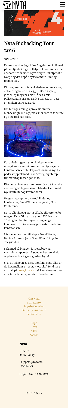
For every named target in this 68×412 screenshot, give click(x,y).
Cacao (34, 334)
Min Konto (34, 302)
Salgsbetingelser (34, 306)
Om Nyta (34, 298)
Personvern (34, 314)
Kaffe (34, 330)
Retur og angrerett (34, 310)
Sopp (34, 323)
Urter (34, 327)
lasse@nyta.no (27, 270)
